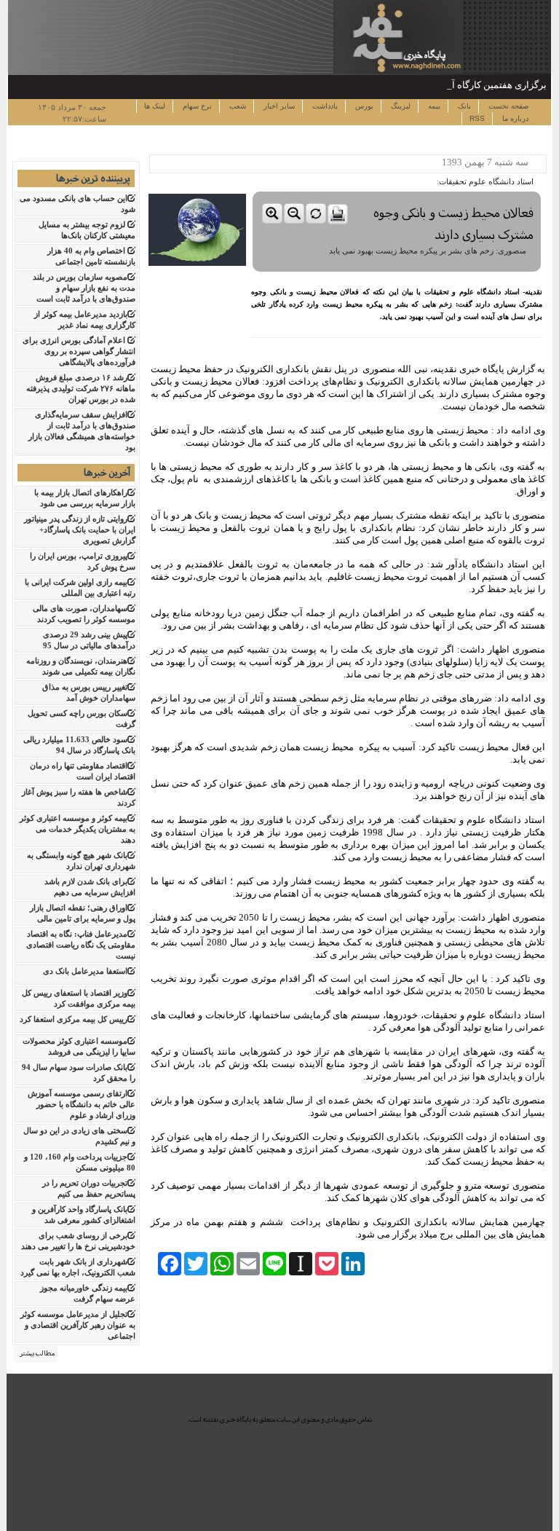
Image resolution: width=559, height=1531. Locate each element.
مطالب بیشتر (37, 1353)
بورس (363, 106)
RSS (477, 118)
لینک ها (154, 106)
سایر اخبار (278, 106)
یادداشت (324, 106)
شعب (236, 106)
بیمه (433, 106)
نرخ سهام (196, 106)
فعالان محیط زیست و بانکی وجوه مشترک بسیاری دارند (453, 224)
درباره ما (514, 118)
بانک (463, 106)
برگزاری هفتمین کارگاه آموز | (490, 84)
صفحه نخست (507, 106)
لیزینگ (400, 106)
